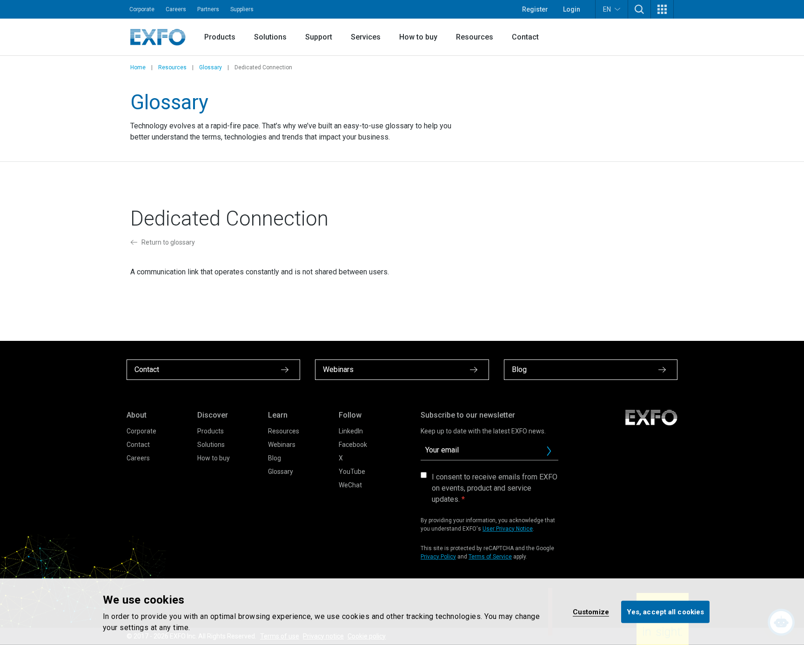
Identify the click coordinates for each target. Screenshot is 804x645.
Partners (208, 9)
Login (571, 9)
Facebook (353, 444)
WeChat (350, 485)
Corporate (141, 9)
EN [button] (607, 9)
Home (138, 67)
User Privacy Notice (507, 528)
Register (535, 9)
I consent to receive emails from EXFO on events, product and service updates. (494, 488)
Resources (474, 37)
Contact (525, 37)
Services (366, 37)
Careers (176, 9)
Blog (274, 458)
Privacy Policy (438, 556)
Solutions (270, 37)
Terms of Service (490, 556)
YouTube (352, 471)
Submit (549, 451)
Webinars (281, 444)
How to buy (418, 37)
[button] (639, 9)
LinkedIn (351, 431)
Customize (591, 611)
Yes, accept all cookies (665, 611)
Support (318, 37)
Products (219, 37)
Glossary (210, 67)
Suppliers (242, 9)
